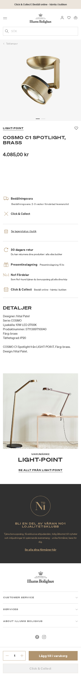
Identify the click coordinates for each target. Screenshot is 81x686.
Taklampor (12, 43)
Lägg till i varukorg (53, 656)
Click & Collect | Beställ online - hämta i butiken (40, 4)
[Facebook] (37, 637)
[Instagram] (44, 637)
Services (10, 609)
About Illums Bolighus (23, 621)
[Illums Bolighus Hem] (40, 18)
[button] (37, 119)
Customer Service (18, 597)
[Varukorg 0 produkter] (75, 17)
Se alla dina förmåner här (40, 549)
